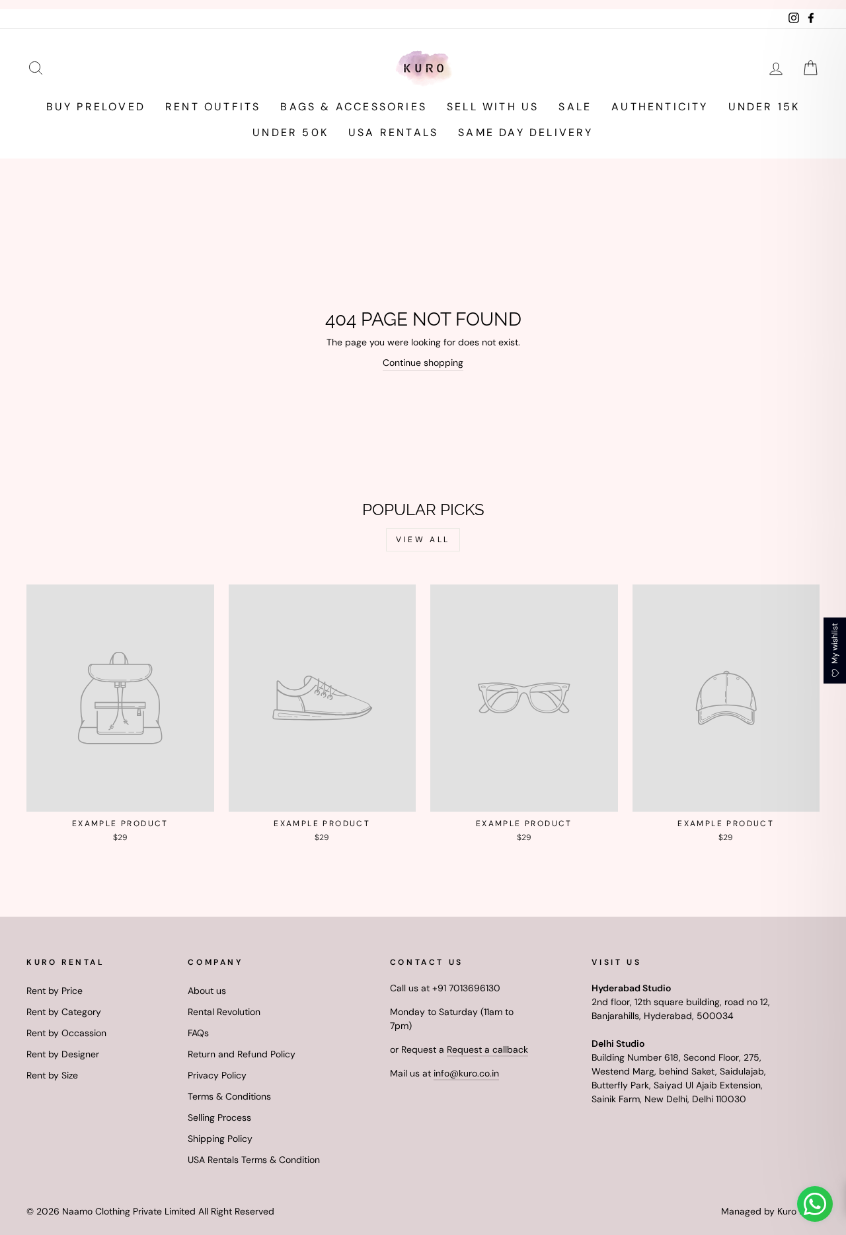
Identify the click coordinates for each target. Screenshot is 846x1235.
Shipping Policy (220, 1139)
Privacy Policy (217, 1075)
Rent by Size (52, 1075)
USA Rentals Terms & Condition (254, 1160)
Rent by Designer (62, 1054)
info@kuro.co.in (466, 1073)
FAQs (198, 1033)
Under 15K (764, 107)
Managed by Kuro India (770, 1211)
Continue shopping (423, 363)
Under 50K (290, 132)
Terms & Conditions (229, 1096)
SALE (575, 107)
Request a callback (487, 1049)
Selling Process (219, 1117)
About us (207, 991)
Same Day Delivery (525, 132)
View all (423, 539)
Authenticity (659, 107)
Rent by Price (54, 991)
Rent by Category (63, 1012)
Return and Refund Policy (241, 1054)
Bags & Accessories (353, 107)
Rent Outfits (212, 107)
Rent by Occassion (66, 1033)
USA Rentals (393, 132)
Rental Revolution (224, 1012)
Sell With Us (493, 107)
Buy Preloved (95, 107)
